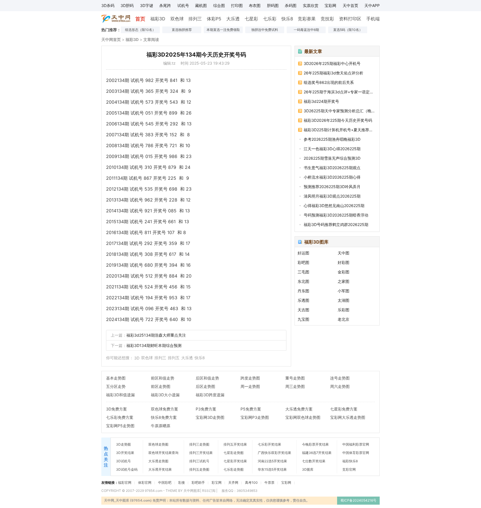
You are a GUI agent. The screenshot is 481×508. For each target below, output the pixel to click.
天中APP (372, 5)
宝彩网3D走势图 (210, 417)
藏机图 (201, 5)
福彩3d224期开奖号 (321, 101)
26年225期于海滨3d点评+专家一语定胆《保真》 (340, 91)
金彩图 (343, 271)
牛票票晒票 (160, 425)
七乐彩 (269, 18)
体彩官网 (144, 482)
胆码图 (273, 5)
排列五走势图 (199, 469)
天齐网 (233, 482)
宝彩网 (330, 5)
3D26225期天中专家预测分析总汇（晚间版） (340, 110)
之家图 (343, 281)
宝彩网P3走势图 (254, 417)
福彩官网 (124, 482)
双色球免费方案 (164, 409)
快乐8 (287, 18)
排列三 (195, 18)
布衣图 (255, 5)
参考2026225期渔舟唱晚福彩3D (332, 139)
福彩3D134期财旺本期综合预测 (153, 345)
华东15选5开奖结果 (272, 469)
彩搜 (181, 482)
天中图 (343, 253)
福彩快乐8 (350, 461)
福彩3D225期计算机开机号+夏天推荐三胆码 (340, 129)
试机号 (183, 5)
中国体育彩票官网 (355, 453)
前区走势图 (160, 386)
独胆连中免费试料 (264, 30)
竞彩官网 (349, 469)
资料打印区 (350, 18)
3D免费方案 (116, 409)
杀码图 (290, 5)
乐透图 (303, 300)
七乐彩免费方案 (119, 417)
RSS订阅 (208, 490)
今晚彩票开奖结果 (315, 444)
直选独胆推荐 (182, 30)
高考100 (251, 482)
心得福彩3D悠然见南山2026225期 (334, 205)
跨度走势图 (250, 378)
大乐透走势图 (158, 461)
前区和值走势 (162, 378)
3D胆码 (127, 5)
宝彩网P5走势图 (120, 425)
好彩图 (343, 262)
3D (136, 358)
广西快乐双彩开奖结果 (274, 453)
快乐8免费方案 (164, 417)
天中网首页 (111, 39)
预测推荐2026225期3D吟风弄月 (332, 186)
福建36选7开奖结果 (317, 453)
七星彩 (251, 18)
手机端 (373, 18)
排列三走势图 (199, 444)
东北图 (303, 281)
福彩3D (157, 18)
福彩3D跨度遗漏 (210, 394)
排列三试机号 (199, 461)
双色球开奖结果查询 (163, 453)
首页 (140, 19)
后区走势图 (205, 386)
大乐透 (233, 18)
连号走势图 (340, 378)
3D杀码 (107, 5)
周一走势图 (250, 386)
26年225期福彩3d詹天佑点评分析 (333, 73)
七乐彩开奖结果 (269, 444)
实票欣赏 (310, 5)
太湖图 (343, 300)
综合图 (219, 5)
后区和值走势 (207, 378)
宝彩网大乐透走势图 (347, 417)
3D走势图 (123, 444)
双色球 (177, 18)
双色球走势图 (158, 444)
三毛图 (303, 271)
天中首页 (350, 5)
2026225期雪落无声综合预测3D (332, 158)
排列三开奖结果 (201, 453)
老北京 (343, 319)
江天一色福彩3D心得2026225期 (332, 148)
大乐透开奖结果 (160, 469)
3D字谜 (146, 5)
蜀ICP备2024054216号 (358, 500)
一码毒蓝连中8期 (306, 30)
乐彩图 (343, 309)
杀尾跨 (165, 5)
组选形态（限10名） (140, 30)
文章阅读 (151, 39)
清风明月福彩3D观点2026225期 (332, 196)
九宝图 (303, 319)
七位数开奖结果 (313, 461)
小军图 (343, 290)
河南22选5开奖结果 (272, 461)
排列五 (174, 357)
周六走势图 (340, 386)
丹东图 (303, 290)
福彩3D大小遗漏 (165, 394)
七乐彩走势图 (234, 469)
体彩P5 (214, 18)
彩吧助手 (198, 482)
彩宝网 (217, 482)
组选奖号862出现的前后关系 (329, 82)
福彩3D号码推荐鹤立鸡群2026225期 (336, 224)
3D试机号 (123, 461)
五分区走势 (116, 386)
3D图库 (307, 469)
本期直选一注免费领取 (223, 30)
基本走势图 (116, 378)
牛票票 (269, 482)
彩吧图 (303, 262)
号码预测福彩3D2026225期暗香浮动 (336, 215)
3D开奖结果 (125, 453)
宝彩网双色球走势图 (302, 417)
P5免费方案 (250, 409)
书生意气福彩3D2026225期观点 (332, 167)
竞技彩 (327, 18)
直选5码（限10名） (347, 30)
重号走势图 (295, 378)
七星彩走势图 (234, 453)
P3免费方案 (206, 409)
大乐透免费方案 (299, 409)
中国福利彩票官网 (355, 444)
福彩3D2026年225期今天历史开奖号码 (338, 120)
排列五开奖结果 (235, 444)
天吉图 (303, 309)
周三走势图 (295, 386)
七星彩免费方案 (343, 409)
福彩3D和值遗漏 (120, 394)
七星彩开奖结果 (235, 461)
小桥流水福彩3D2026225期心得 (332, 177)
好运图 (303, 253)
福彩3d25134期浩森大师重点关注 (156, 335)
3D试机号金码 (127, 469)
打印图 (237, 5)
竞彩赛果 (307, 18)
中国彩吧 (164, 482)
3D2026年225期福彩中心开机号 (332, 63)
